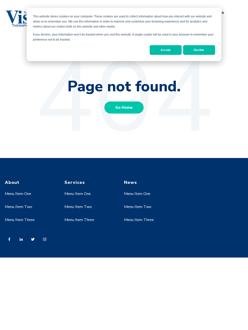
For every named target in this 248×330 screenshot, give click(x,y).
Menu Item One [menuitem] (18, 193)
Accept (165, 50)
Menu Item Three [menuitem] (20, 219)
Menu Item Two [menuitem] (18, 206)
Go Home (124, 107)
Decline (199, 50)
